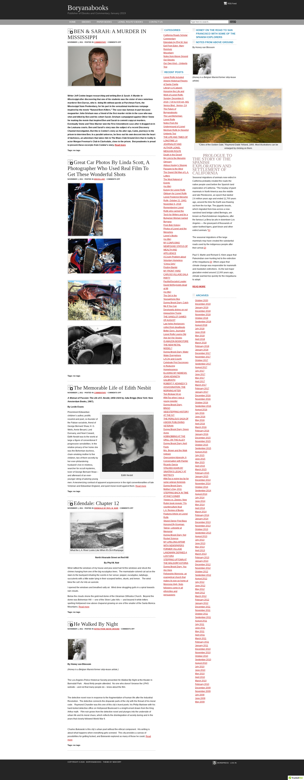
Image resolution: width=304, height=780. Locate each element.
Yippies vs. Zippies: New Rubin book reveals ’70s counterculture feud (175, 503)
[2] (205, 248)
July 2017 (199, 371)
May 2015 (200, 462)
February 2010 (202, 684)
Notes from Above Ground (106, 629)
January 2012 (201, 603)
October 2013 (201, 529)
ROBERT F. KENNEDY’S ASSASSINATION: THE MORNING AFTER (175, 387)
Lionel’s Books (170, 235)
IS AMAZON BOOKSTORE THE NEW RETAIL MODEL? (175, 345)
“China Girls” (169, 264)
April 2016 (200, 423)
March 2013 (201, 554)
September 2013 (203, 533)
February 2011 (202, 642)
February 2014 (202, 515)
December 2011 (202, 607)
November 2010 (203, 652)
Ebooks (86, 22)
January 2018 (201, 350)
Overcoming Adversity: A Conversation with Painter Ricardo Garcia (175, 461)
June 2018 (200, 332)
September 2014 (203, 490)
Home (72, 22)
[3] (211, 262)
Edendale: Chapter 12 (96, 503)
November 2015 (203, 441)
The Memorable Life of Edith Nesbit (112, 388)
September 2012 (203, 575)
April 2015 (200, 466)
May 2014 (200, 504)
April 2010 (200, 677)
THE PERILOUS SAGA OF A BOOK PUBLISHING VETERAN (175, 422)
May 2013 (200, 547)
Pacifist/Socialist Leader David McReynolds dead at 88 (175, 285)
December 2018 (203, 311)
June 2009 (200, 698)
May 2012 (200, 589)
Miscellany (99, 179)
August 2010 (201, 663)
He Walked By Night (96, 624)
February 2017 (202, 388)
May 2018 (200, 335)
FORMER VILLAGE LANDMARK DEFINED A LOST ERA (175, 552)
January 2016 (201, 434)
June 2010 (200, 670)
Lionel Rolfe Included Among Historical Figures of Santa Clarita (175, 81)
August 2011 (201, 621)
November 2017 (203, 357)
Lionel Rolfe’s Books (130, 22)
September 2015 (203, 448)
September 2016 (203, 406)
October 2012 (201, 571)
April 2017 (200, 381)
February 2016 (202, 431)
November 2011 (202, 610)
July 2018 (199, 328)
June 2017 (200, 374)
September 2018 (203, 321)
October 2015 (201, 445)
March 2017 (201, 385)
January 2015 (201, 476)
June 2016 (200, 416)
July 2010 (199, 666)
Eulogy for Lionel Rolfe (174, 190)
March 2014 (201, 511)
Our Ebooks (169, 60)
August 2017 (201, 367)
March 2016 (201, 427)
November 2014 (203, 483)
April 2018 (200, 339)
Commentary (100, 42)
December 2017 (203, 353)
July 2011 (199, 624)
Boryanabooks (88, 8)
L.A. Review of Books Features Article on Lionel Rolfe (175, 514)
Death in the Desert (172, 155)
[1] (209, 230)
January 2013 (201, 561)
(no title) (167, 186)
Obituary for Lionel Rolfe (175, 193)
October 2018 (201, 318)
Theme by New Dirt (112, 762)
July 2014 (199, 497)
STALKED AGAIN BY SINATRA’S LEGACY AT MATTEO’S (174, 471)
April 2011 (200, 635)
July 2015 (199, 455)
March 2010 (201, 680)
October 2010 (201, 656)
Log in (233, 763)
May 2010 (200, 673)
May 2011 (199, 631)
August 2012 (201, 578)
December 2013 (203, 522)
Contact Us (156, 22)
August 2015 (201, 452)
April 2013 (200, 550)
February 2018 (202, 346)
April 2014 (200, 508)
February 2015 (202, 473)
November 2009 (203, 691)
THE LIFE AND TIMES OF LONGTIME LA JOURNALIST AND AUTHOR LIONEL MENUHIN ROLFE (175, 144)
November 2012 (203, 568)
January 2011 (201, 645)
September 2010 (203, 659)
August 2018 (201, 325)
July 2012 (199, 582)
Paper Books (104, 22)
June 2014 (200, 501)
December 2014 (203, 480)
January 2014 (201, 519)
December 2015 (203, 438)
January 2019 (201, 307)
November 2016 (203, 399)
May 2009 (200, 702)
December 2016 (203, 395)
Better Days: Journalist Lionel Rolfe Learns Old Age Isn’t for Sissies (174, 334)
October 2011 (201, 614)
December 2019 (203, 304)
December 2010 (203, 649)
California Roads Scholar (175, 35)
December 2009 (203, 688)
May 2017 (200, 378)
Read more (120, 145)
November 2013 (203, 526)
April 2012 (200, 592)
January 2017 (201, 392)
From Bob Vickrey (171, 225)
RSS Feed (232, 3)
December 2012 (203, 564)
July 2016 (199, 413)
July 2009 (199, 695)
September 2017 (203, 364)
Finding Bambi (170, 267)
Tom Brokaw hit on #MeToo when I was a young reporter (173, 397)
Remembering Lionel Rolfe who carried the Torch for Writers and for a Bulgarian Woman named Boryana (175, 214)
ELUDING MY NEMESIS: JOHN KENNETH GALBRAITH (175, 376)
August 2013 (201, 536)
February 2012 (202, 600)
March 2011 (200, 638)
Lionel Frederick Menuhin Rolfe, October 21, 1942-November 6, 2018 (175, 200)
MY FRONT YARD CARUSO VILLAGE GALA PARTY (175, 274)
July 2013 (199, 540)
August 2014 (201, 494)
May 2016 (200, 420)
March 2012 (201, 596)
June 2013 (200, 543)
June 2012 (200, 585)
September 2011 (203, 617)
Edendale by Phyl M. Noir (106, 508)
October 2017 (201, 360)
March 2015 (201, 469)
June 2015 (200, 459)
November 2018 (203, 314)
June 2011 (200, 628)
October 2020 (201, 300)
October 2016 (201, 402)
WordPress (223, 763)
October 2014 (201, 487)
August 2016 (201, 409)
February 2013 (202, 557)
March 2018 (201, 343)
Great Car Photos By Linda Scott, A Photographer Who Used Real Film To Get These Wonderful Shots (109, 168)
